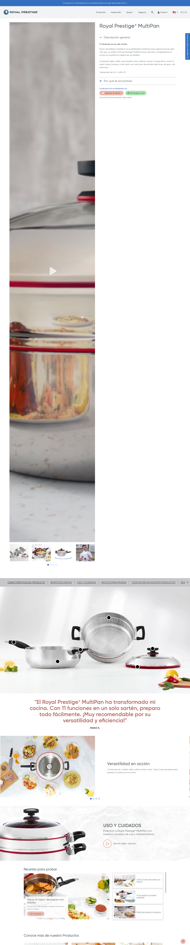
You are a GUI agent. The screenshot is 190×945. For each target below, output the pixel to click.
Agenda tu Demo (113, 93)
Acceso (163, 12)
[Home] (20, 12)
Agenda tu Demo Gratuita (187, 45)
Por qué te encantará (118, 81)
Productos (101, 12)
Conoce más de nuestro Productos (153, 582)
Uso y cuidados (86, 582)
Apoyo (129, 12)
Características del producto (26, 582)
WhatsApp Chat (137, 93)
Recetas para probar (113, 582)
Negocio (142, 12)
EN (181, 12)
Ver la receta (35, 914)
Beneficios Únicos (61, 582)
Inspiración (116, 12)
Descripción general (117, 37)
